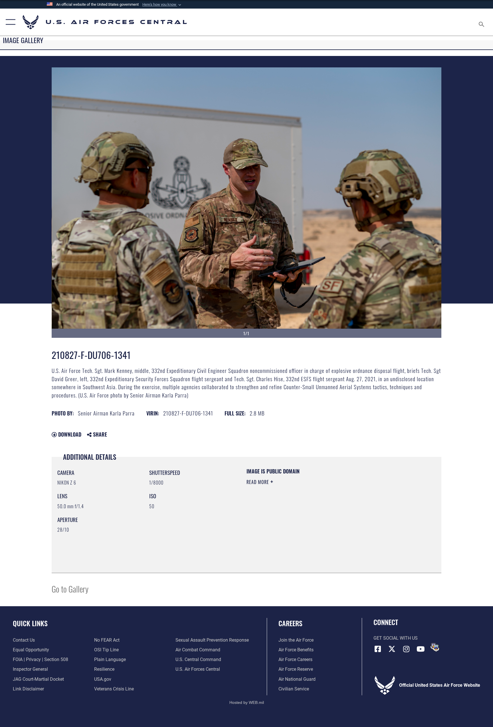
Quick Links (30, 623)
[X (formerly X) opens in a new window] (392, 649)
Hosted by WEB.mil (246, 702)
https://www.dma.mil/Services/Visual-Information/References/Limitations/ (313, 518)
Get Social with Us (395, 638)
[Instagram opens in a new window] (406, 649)
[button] (162, 4)
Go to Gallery (70, 589)
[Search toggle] (482, 22)
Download (69, 434)
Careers (290, 623)
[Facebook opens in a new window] (377, 649)
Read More (258, 482)
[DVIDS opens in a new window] (435, 647)
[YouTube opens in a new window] (420, 649)
